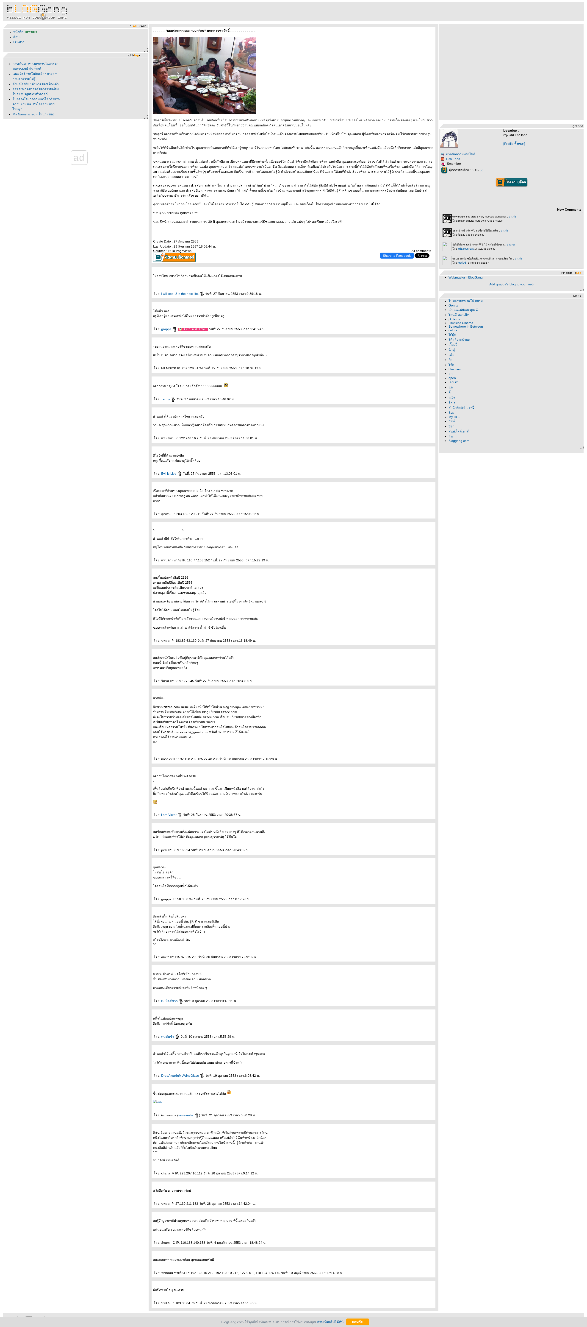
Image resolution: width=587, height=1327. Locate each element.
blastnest (455, 369)
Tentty (166, 399)
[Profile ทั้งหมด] (514, 143)
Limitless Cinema (461, 323)
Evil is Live (169, 473)
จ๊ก (451, 365)
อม (451, 412)
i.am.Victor (169, 815)
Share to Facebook (397, 255)
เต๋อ (451, 355)
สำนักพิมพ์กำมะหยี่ (461, 407)
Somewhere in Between (466, 326)
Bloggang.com (459, 441)
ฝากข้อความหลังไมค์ (460, 154)
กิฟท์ (452, 421)
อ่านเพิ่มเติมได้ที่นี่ (330, 1322)
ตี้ (450, 392)
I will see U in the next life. (180, 294)
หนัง (160, 1102)
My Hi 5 (454, 417)
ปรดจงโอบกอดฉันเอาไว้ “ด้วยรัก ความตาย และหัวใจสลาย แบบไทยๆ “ (36, 104)
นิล (451, 387)
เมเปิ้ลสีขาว (170, 1001)
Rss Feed (453, 159)
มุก (450, 373)
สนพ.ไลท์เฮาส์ (459, 431)
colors (453, 330)
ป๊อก (451, 426)
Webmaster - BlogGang (466, 277)
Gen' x (453, 305)
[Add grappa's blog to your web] (511, 284)
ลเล (452, 402)
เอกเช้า (454, 382)
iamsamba (186, 1115)
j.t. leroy (454, 319)
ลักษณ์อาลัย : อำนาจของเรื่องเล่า (36, 84)
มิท (451, 436)
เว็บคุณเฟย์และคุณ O (463, 310)
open (452, 378)
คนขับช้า (168, 1036)
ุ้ (450, 360)
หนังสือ (18, 32)
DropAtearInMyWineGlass (180, 1075)
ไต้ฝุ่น (452, 334)
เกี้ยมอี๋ (453, 344)
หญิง (452, 397)
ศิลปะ (17, 37)
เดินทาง (18, 42)
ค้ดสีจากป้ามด (459, 339)
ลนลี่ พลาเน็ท (459, 315)
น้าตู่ (452, 349)
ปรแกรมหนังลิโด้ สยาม (466, 301)
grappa (166, 329)
